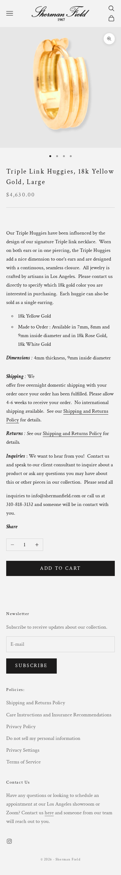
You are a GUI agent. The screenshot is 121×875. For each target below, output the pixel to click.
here (49, 812)
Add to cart (60, 568)
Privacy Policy (21, 726)
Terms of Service (23, 761)
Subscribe (31, 665)
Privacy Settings (22, 750)
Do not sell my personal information (43, 738)
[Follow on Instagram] (9, 841)
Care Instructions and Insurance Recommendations (58, 714)
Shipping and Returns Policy (35, 702)
